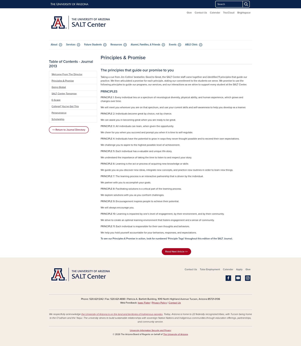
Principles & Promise (63, 80)
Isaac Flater (144, 302)
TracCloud (228, 12)
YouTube (238, 278)
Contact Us (201, 12)
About (54, 44)
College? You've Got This (65, 106)
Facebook (228, 278)
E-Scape (56, 100)
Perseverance (59, 112)
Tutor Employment (210, 269)
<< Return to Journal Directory (68, 129)
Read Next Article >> (176, 251)
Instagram (248, 278)
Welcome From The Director (67, 74)
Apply (239, 269)
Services (70, 44)
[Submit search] (246, 4)
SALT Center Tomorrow (64, 93)
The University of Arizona (175, 334)
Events (172, 44)
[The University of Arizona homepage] (69, 4)
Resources (116, 44)
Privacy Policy (159, 302)
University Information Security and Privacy (150, 330)
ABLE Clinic (191, 44)
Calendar (215, 12)
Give (189, 12)
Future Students (93, 44)
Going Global (59, 87)
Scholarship (58, 119)
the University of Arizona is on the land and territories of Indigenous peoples (122, 314)
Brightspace (244, 12)
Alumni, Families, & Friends (145, 44)
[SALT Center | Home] (81, 24)
